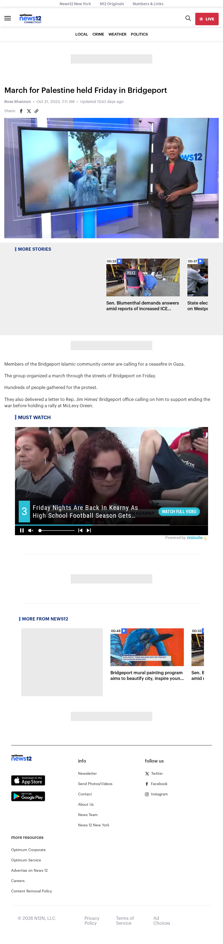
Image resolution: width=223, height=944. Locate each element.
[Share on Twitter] (29, 111)
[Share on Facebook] (21, 111)
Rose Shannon (17, 102)
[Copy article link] (36, 111)
